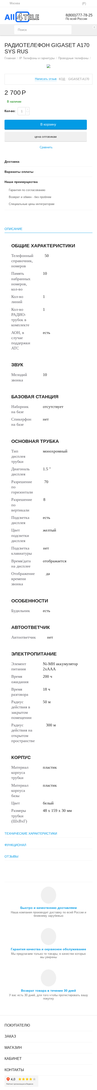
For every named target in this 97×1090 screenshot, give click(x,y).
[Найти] (67, 29)
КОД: (62, 79)
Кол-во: (10, 111)
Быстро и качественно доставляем (48, 908)
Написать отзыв (46, 79)
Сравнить (46, 147)
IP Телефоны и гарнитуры (37, 58)
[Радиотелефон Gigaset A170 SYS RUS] (48, 66)
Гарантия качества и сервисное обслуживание (48, 949)
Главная (10, 58)
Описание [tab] (13, 229)
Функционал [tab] (15, 845)
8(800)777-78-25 (79, 15)
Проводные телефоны (73, 58)
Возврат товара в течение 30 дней (48, 990)
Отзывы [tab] (11, 856)
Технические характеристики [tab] (31, 833)
